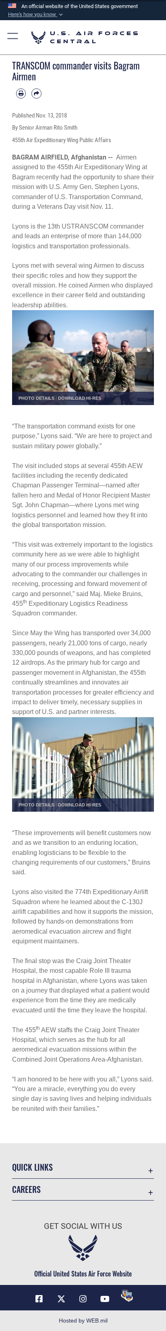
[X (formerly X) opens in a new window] (61, 1299)
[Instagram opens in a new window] (83, 1299)
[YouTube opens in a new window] (105, 1299)
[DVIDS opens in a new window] (127, 1296)
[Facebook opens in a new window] (39, 1299)
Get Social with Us (83, 1226)
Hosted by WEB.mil (83, 1320)
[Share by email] (36, 93)
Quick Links (32, 1167)
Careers (26, 1189)
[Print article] (21, 93)
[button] (36, 14)
